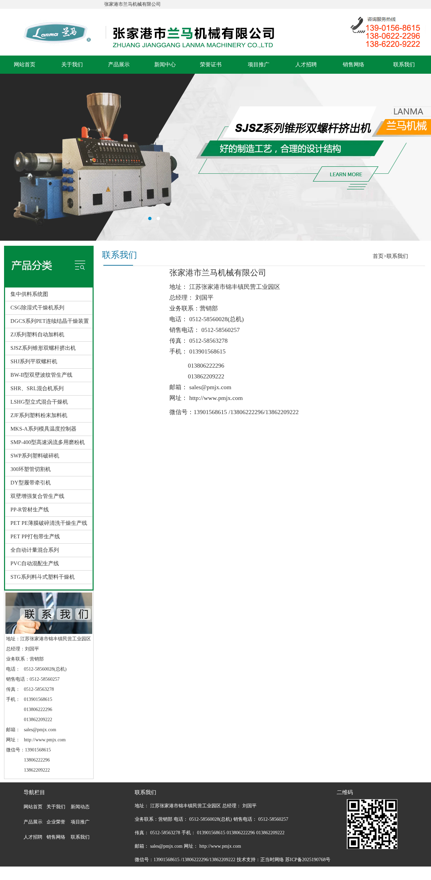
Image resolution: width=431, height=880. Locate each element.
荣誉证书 (211, 64)
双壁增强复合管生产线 (37, 496)
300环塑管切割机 (30, 469)
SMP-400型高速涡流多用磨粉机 (47, 442)
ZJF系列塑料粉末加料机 (38, 415)
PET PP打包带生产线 (35, 536)
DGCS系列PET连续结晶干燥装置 (49, 321)
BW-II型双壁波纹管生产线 (41, 375)
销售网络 (353, 64)
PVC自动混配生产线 (34, 563)
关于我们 (72, 64)
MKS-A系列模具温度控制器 (43, 429)
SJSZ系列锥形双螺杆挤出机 (43, 348)
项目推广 (258, 64)
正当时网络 (272, 859)
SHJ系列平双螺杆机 (33, 361)
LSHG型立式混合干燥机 (39, 402)
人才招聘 (306, 64)
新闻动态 (80, 806)
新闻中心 (165, 64)
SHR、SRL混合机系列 (37, 388)
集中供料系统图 (29, 294)
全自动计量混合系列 (34, 550)
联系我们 (404, 64)
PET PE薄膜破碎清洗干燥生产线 (48, 523)
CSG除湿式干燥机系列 (37, 307)
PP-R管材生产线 (29, 509)
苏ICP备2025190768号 (307, 859)
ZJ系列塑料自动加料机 (37, 334)
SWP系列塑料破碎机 (34, 456)
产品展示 (119, 64)
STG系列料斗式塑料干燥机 (42, 577)
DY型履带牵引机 (30, 482)
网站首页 (24, 64)
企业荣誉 (55, 821)
